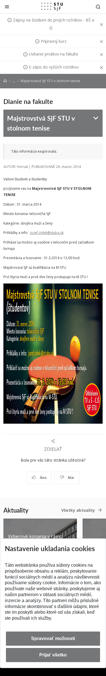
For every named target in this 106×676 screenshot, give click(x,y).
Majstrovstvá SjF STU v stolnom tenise (41, 123)
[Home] (5, 80)
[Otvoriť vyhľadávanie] (98, 6)
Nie (70, 477)
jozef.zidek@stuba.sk (47, 232)
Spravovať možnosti (53, 638)
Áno (43, 477)
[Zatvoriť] (7, 6)
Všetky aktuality (78, 510)
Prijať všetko (53, 654)
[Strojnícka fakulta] (52, 6)
